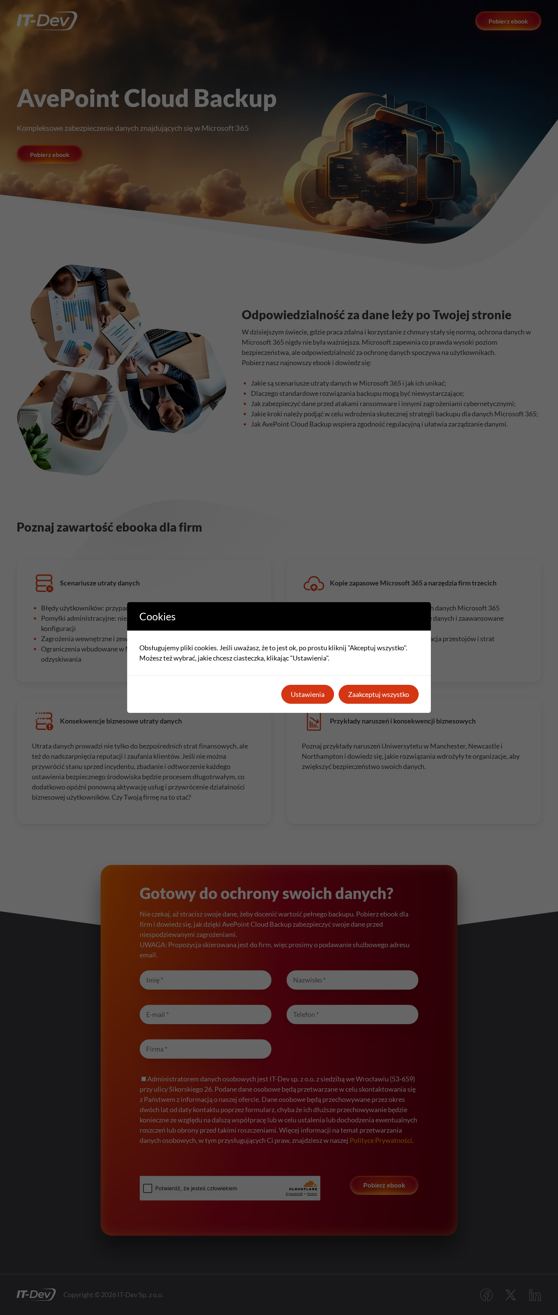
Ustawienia (308, 694)
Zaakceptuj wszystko (378, 694)
